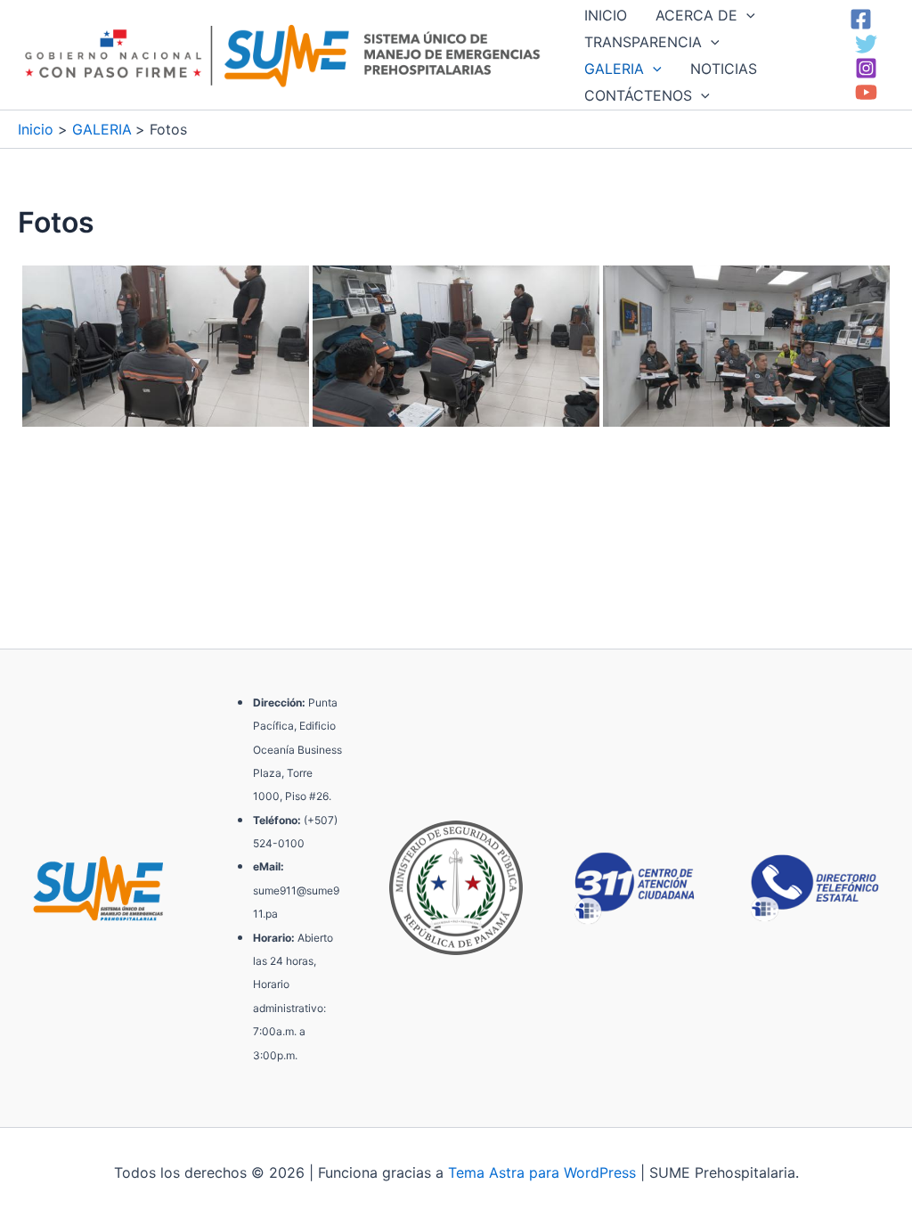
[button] (746, 15)
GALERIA (614, 69)
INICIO (605, 15)
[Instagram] (866, 68)
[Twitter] (866, 44)
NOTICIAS (723, 69)
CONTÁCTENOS (638, 95)
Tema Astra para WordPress (542, 1172)
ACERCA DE (696, 15)
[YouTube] (866, 92)
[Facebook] (861, 19)
